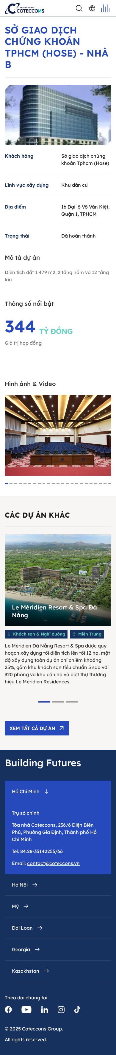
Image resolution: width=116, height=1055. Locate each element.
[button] (6, 483)
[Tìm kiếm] (79, 8)
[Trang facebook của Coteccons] (8, 1009)
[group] (58, 609)
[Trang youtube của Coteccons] (26, 1009)
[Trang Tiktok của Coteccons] (77, 1009)
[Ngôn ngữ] (92, 8)
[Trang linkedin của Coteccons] (44, 1009)
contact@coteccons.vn (53, 863)
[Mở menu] (105, 8)
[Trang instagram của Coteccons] (61, 1009)
